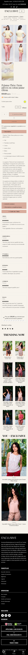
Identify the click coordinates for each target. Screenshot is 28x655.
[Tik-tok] (16, 7)
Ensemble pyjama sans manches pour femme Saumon (20, 428)
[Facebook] (11, 7)
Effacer (24, 107)
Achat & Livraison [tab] (9, 204)
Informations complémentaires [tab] (13, 207)
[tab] (14, 131)
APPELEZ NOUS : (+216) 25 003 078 (14, 629)
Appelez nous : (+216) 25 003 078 (14, 1)
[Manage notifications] (3, 651)
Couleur (4, 101)
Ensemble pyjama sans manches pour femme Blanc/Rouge (14, 480)
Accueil (5, 16)
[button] (21, 11)
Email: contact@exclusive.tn (14, 635)
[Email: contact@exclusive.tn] (14, 632)
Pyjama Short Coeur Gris (7, 357)
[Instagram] (14, 7)
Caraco (14, 477)
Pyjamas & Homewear (13, 16)
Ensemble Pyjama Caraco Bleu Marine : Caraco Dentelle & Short (7, 380)
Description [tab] (7, 131)
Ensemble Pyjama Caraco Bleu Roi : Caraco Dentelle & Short (8, 428)
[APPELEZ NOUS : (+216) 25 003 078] (14, 627)
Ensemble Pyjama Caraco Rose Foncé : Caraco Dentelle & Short (20, 380)
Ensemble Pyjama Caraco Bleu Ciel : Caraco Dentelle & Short (8, 404)
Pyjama (21, 16)
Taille (3, 106)
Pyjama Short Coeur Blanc (20, 357)
